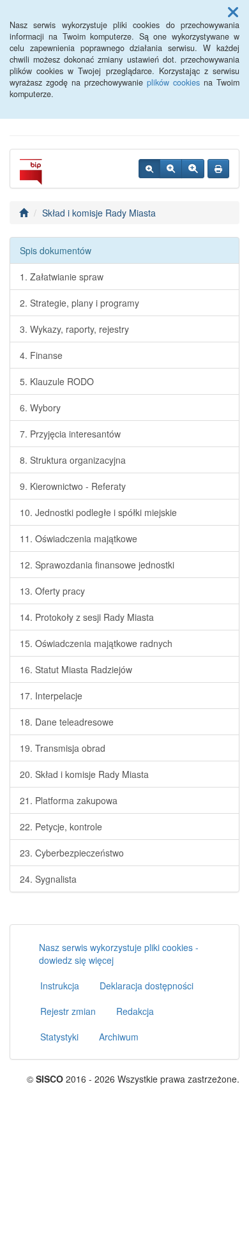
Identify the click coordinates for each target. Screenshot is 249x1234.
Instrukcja (59, 985)
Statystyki (59, 1036)
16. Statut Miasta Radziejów (76, 669)
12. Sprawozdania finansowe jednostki (97, 564)
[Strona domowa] (23, 212)
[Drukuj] (218, 168)
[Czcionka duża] (192, 168)
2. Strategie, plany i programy (79, 302)
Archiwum (119, 1036)
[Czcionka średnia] (171, 168)
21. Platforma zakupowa (68, 800)
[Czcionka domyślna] (149, 168)
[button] (233, 11)
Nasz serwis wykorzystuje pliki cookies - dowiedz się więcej (119, 953)
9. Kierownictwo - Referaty (73, 486)
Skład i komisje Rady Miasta (99, 212)
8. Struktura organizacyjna (73, 459)
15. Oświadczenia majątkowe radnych (96, 643)
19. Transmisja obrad (62, 748)
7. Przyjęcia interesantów (70, 433)
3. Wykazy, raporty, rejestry (74, 329)
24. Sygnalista (48, 878)
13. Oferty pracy (52, 590)
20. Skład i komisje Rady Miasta (84, 774)
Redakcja (135, 1011)
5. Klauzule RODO (57, 381)
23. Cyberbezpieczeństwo (72, 852)
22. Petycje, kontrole (61, 826)
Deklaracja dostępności (146, 985)
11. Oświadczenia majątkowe (78, 538)
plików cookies (173, 82)
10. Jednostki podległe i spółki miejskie (98, 512)
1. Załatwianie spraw (61, 276)
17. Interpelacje (51, 695)
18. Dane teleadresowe (67, 721)
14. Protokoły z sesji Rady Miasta (87, 617)
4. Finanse (41, 355)
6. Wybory (40, 407)
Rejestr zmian (68, 1011)
